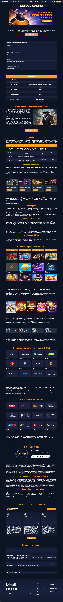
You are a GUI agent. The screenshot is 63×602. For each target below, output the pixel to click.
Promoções (9, 50)
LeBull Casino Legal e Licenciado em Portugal (15, 61)
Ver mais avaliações (31, 538)
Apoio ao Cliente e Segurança (12, 63)
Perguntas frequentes (11, 68)
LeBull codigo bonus (11, 237)
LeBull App (9, 59)
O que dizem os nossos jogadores (13, 66)
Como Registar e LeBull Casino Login (14, 47)
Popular (11, 250)
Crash (37, 250)
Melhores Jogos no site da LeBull (13, 52)
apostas (43, 197)
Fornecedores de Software (12, 57)
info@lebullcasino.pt (53, 591)
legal (25, 479)
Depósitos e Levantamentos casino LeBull (15, 54)
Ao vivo (24, 250)
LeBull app (19, 471)
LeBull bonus (26, 211)
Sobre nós (9, 45)
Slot (50, 250)
